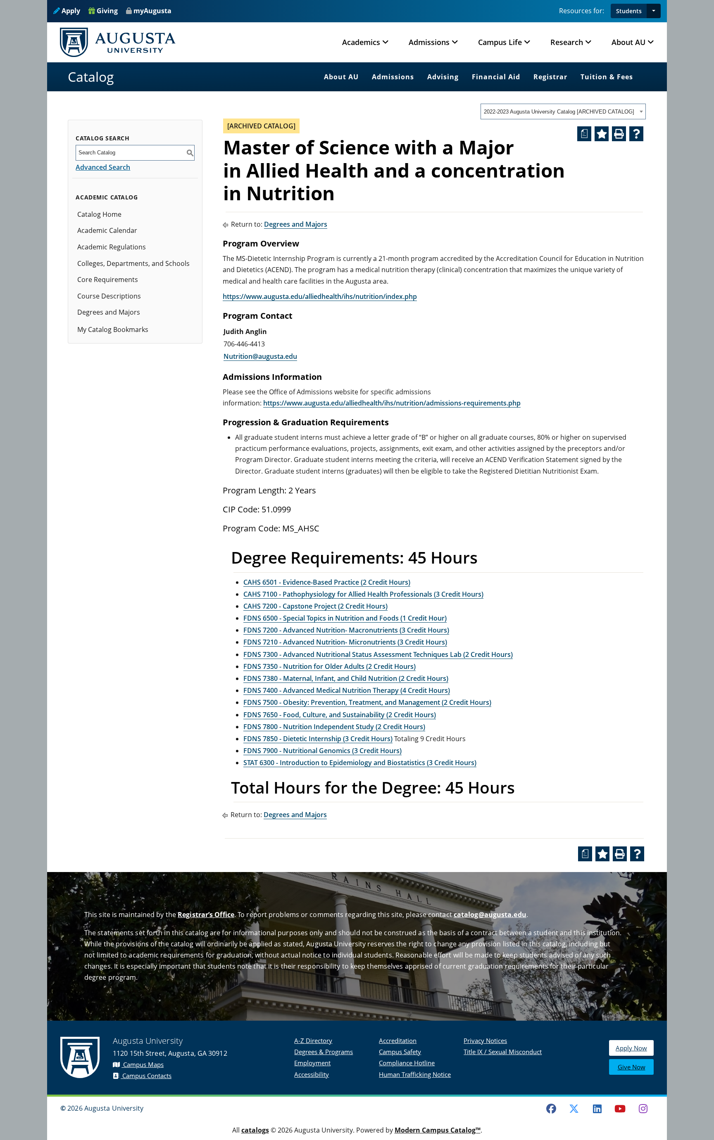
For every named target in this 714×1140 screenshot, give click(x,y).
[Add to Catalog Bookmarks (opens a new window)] (602, 133)
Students (629, 11)
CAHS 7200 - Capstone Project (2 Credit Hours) (315, 606)
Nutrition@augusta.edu (260, 356)
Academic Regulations (111, 246)
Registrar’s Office (206, 914)
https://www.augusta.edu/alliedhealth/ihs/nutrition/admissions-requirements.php (392, 403)
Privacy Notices (485, 1040)
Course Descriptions (109, 296)
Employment (312, 1063)
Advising (443, 76)
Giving (106, 10)
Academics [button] (361, 42)
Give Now (631, 1067)
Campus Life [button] (500, 42)
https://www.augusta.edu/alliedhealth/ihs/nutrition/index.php (320, 296)
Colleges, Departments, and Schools (133, 263)
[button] (654, 11)
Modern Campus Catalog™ (438, 1130)
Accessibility (311, 1074)
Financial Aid (496, 76)
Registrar (550, 76)
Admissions (393, 76)
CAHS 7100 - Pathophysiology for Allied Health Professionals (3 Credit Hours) (363, 594)
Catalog (91, 76)
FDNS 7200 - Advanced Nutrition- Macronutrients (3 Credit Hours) (346, 630)
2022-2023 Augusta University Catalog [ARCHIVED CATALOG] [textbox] (559, 112)
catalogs (255, 1130)
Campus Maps (142, 1064)
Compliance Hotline (407, 1063)
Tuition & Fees (607, 76)
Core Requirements (107, 279)
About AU (341, 76)
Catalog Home (99, 214)
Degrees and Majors (108, 312)
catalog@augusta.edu (490, 914)
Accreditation (397, 1040)
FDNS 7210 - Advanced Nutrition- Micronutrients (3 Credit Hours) (345, 642)
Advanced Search (103, 167)
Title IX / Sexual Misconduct (503, 1052)
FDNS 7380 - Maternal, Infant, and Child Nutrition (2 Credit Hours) (345, 678)
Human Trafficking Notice (415, 1074)
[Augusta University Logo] (118, 42)
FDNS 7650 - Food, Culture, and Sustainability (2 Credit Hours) (339, 714)
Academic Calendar (107, 230)
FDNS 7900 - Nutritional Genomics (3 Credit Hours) (322, 750)
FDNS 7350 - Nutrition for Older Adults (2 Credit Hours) (329, 666)
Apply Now (631, 1048)
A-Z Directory (313, 1040)
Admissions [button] (429, 42)
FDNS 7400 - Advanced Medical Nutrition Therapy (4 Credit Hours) (346, 690)
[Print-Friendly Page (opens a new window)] (619, 133)
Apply (70, 10)
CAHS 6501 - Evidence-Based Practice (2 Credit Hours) (326, 582)
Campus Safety (400, 1052)
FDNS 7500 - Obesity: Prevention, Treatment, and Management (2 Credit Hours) (367, 702)
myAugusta (152, 10)
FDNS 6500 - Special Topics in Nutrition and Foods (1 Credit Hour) (345, 618)
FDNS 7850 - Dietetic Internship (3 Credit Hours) (318, 738)
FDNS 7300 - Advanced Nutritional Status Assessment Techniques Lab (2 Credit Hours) (378, 654)
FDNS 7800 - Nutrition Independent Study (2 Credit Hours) (334, 726)
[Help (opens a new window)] (636, 133)
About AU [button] (628, 42)
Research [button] (566, 42)
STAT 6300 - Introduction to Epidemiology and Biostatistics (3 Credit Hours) (359, 762)
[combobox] (563, 111)
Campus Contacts (146, 1075)
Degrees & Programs (323, 1052)
